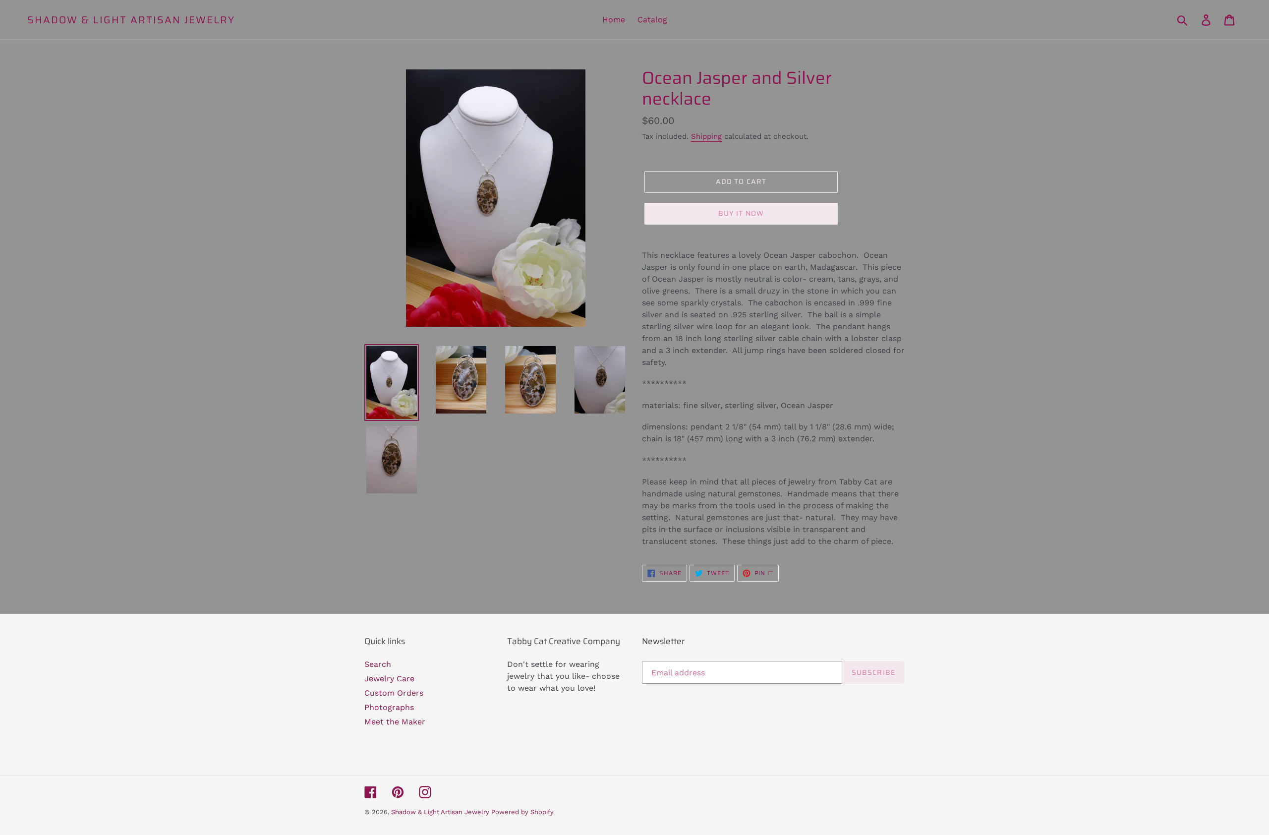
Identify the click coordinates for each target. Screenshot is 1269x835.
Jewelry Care (389, 678)
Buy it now (741, 213)
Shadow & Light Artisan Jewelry (131, 20)
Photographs (389, 707)
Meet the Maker (394, 721)
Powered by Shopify (522, 812)
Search (377, 664)
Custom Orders (393, 693)
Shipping (706, 136)
